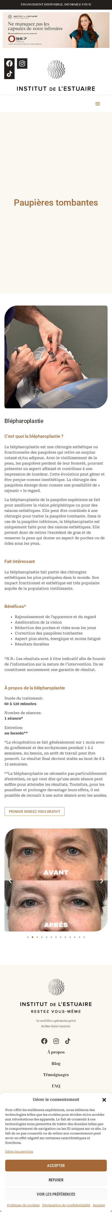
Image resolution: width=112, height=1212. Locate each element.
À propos (56, 1052)
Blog (56, 1064)
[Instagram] (22, 63)
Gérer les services (19, 1151)
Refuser (56, 1180)
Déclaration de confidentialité (66, 1205)
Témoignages (56, 1075)
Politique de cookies (23, 1205)
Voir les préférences (56, 1194)
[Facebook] (9, 63)
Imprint (99, 1205)
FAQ (56, 1086)
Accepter (56, 1165)
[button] (104, 1099)
